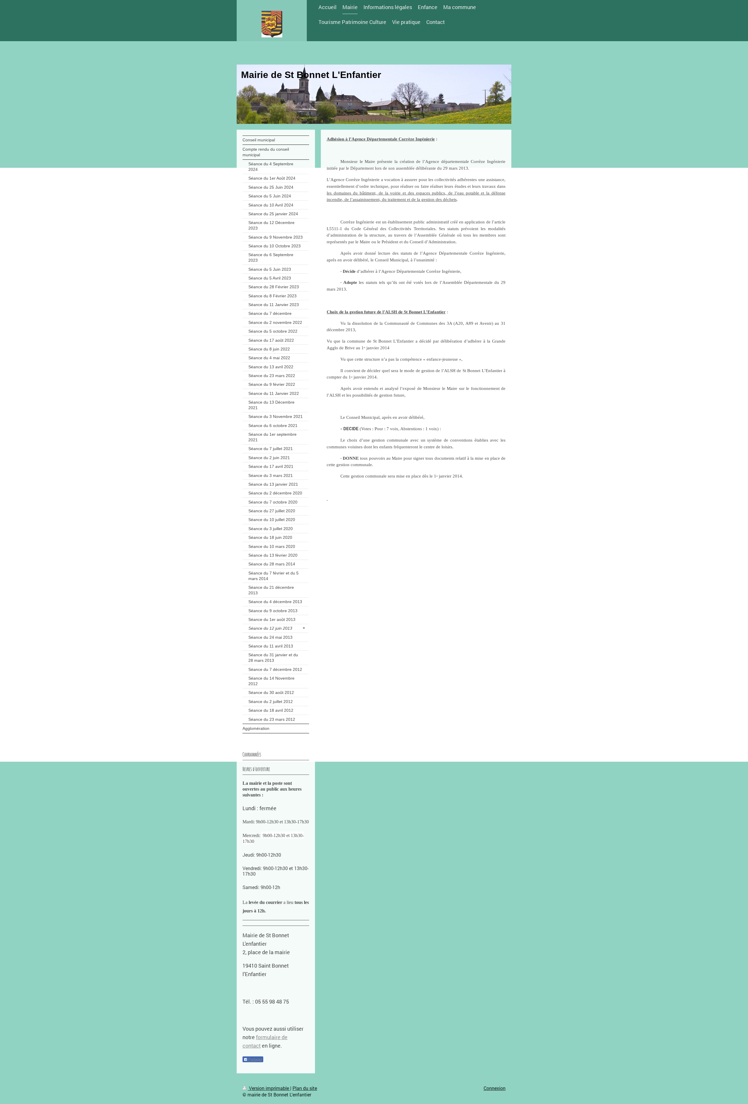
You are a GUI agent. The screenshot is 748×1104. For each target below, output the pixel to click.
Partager (254, 1060)
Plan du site (304, 1088)
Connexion (494, 1088)
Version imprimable (269, 1088)
